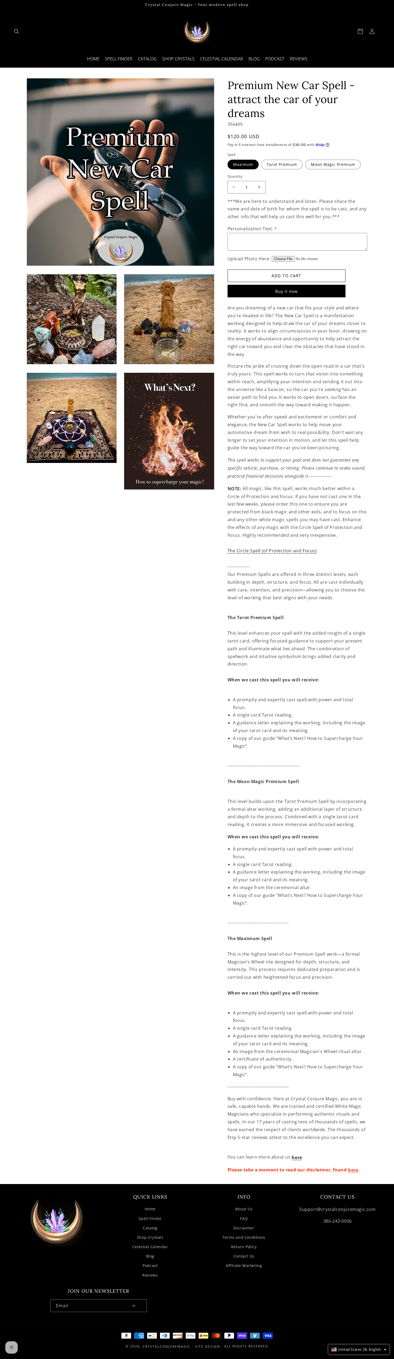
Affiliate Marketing (244, 1265)
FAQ (244, 1218)
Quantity (235, 176)
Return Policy (244, 1246)
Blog (150, 1256)
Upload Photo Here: (249, 259)
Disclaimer (243, 1227)
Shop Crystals (150, 1237)
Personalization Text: (252, 229)
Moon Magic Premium (333, 164)
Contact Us (243, 1256)
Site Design (207, 1347)
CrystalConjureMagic (167, 1347)
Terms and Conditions (243, 1237)
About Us (244, 1208)
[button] (17, 31)
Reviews (150, 1275)
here (297, 1157)
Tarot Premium (282, 164)
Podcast (150, 1265)
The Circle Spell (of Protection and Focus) (272, 551)
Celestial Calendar (150, 1246)
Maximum (243, 164)
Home (150, 1208)
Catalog (150, 1227)
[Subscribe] (133, 1305)
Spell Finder (150, 1218)
